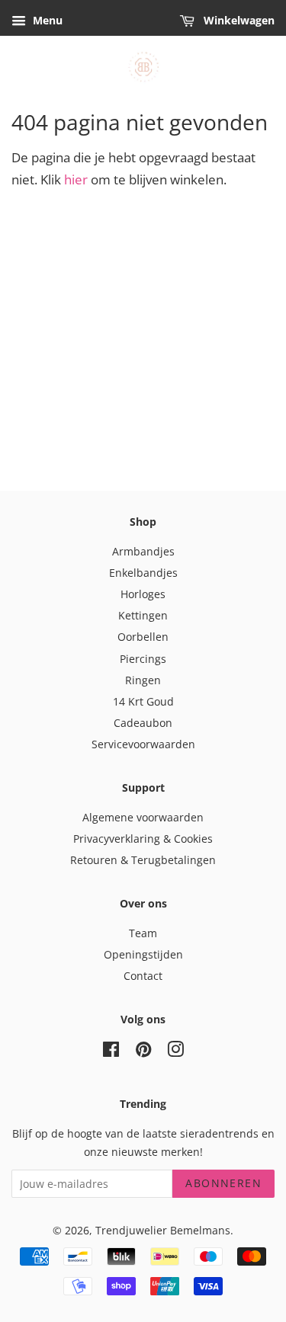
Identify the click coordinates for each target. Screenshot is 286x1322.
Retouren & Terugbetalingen (143, 860)
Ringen (143, 680)
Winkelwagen (238, 20)
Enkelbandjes (143, 572)
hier (76, 179)
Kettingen (143, 615)
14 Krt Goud (143, 701)
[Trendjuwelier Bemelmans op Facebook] (111, 1052)
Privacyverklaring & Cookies (143, 838)
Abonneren (223, 1183)
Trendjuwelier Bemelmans (162, 1230)
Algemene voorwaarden (143, 817)
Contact (143, 975)
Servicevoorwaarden (143, 744)
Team (143, 933)
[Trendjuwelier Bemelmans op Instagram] (175, 1052)
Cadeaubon (143, 722)
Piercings (143, 658)
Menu (46, 20)
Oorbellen (143, 636)
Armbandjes (143, 551)
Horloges (143, 594)
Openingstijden (143, 954)
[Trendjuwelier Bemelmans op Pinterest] (143, 1052)
